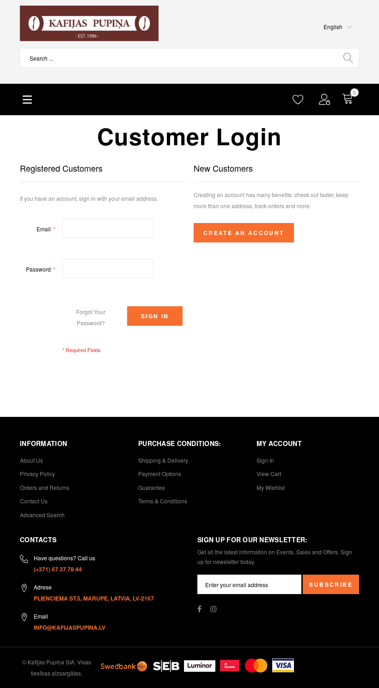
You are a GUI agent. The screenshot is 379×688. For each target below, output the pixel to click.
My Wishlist (271, 487)
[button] (338, 26)
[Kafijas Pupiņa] (89, 23)
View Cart (269, 473)
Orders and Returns (44, 487)
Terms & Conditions (162, 501)
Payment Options (159, 473)
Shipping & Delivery (163, 460)
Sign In (265, 460)
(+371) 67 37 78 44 (58, 569)
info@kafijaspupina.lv (69, 627)
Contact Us (34, 501)
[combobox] (189, 58)
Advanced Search (42, 515)
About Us (31, 460)
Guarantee (151, 487)
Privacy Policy (37, 473)
